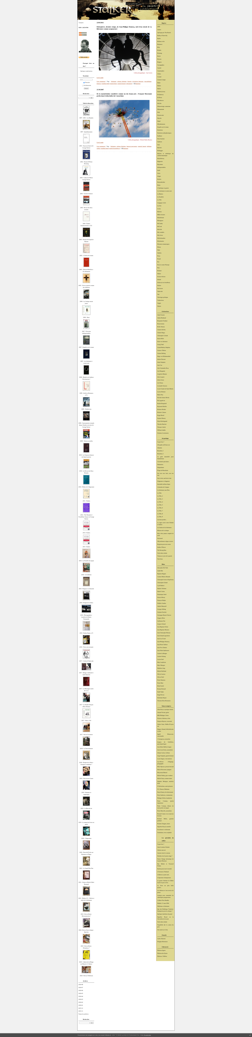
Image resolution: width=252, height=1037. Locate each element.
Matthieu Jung (161, 668)
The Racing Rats (161, 550)
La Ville (159, 200)
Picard (159, 259)
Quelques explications (86, 71)
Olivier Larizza (161, 674)
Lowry (159, 208)
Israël (158, 170)
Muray (159, 247)
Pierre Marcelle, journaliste (164, 811)
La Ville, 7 (160, 511)
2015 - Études (86, 546)
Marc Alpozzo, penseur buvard (165, 766)
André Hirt (160, 571)
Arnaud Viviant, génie (163, 712)
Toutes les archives (83, 1014)
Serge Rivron (160, 695)
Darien (159, 88)
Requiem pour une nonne (164, 544)
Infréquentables (161, 167)
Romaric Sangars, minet (163, 823)
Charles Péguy (161, 332)
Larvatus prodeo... (162, 519)
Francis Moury (161, 597)
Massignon (160, 220)
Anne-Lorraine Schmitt (163, 847)
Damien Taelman (161, 588)
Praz (158, 267)
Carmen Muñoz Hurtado (163, 576)
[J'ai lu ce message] (250, 1035)
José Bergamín (161, 371)
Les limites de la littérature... (164, 527)
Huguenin (160, 161)
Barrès (159, 38)
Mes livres (160, 235)
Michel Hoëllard (161, 671)
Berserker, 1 (160, 451)
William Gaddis (161, 430)
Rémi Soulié (160, 686)
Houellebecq (160, 158)
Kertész (159, 179)
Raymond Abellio (162, 406)
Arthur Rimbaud (161, 318)
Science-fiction (161, 276)
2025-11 (80, 1011)
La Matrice (160, 194)
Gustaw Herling (161, 353)
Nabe (158, 250)
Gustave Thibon (161, 350)
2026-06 (80, 990)
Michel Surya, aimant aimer (164, 778)
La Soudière (160, 197)
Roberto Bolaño (161, 409)
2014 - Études (86, 532)
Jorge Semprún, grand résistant (165, 756)
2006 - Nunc (86, 317)
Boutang (159, 53)
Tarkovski (160, 291)
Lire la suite (100, 77)
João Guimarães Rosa (163, 368)
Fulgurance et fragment (163, 481)
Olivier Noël (160, 677)
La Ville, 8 (160, 513)
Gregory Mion (161, 618)
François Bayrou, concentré (164, 721)
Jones (158, 173)
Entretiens (160, 130)
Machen (159, 211)
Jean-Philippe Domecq (163, 641)
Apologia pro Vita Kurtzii (164, 32)
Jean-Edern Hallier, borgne (164, 747)
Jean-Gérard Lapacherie (163, 635)
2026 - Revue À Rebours (86, 975)
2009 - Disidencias (86, 409)
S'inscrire (87, 82)
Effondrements (161, 124)
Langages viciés (161, 203)
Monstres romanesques (163, 244)
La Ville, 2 (160, 496)
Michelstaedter (161, 238)
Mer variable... (161, 232)
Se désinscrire (87, 85)
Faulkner (159, 136)
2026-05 (80, 993)
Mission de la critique (163, 530)
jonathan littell (105, 83)
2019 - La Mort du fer (86, 808)
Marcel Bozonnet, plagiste (164, 769)
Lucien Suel (160, 659)
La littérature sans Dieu (163, 490)
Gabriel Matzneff (161, 606)
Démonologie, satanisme (163, 106)
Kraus (158, 185)
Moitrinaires (160, 241)
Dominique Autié (161, 594)
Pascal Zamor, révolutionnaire (165, 792)
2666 (158, 26)
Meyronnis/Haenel (162, 772)
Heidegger (160, 150)
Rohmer (159, 270)
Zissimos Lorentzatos (163, 433)
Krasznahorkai (161, 182)
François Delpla (161, 600)
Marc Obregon (161, 665)
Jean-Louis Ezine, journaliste (165, 750)
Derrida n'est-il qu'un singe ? (164, 856)
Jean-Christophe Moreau (163, 632)
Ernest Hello (160, 338)
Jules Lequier (160, 377)
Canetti (159, 68)
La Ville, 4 (160, 502)
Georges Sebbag (161, 609)
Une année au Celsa (162, 930)
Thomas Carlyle (161, 427)
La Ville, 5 (160, 505)
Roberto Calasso (161, 412)
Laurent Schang (161, 656)
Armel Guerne (161, 315)
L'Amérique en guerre (163, 188)
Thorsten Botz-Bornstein (163, 700)
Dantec (159, 85)
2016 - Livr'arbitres (86, 574)
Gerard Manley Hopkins (163, 347)
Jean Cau (159, 365)
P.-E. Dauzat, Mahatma (163, 789)
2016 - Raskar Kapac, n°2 (86, 633)
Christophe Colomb (162, 335)
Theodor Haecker (161, 424)
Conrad (159, 77)
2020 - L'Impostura (86, 838)
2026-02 (80, 1002)
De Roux (159, 97)
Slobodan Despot (161, 697)
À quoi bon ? (160, 442)
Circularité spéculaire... (163, 461)
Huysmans (160, 164)
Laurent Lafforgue (162, 653)
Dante (158, 82)
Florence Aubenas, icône (163, 718)
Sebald (159, 279)
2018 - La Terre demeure (86, 748)
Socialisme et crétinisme (163, 829)
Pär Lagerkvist (161, 400)
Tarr (158, 294)
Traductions (160, 300)
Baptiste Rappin (161, 573)
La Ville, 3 (160, 499)
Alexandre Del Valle (162, 568)
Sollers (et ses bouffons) (163, 282)
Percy (158, 256)
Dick (158, 112)
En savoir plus (147, 1035)
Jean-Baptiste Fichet (162, 627)
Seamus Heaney (161, 418)
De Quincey (160, 94)
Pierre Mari (160, 683)
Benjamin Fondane (162, 321)
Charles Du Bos (161, 329)
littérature (113, 81)
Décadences (160, 100)
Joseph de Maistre (162, 374)
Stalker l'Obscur (161, 547)
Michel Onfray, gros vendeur (164, 775)
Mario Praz (160, 394)
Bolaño (159, 50)
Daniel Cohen (161, 591)
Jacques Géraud (161, 624)
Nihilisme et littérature (163, 906)
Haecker (159, 147)
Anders (159, 29)
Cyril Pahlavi (160, 585)
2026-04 (80, 996)
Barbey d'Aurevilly (162, 35)
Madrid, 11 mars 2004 (163, 903)
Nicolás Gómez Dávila (163, 397)
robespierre (129, 83)
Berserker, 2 (160, 453)
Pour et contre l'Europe (163, 265)
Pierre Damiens (161, 680)
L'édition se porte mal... (163, 874)
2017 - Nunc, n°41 (86, 720)
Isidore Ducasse (161, 359)
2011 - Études (86, 501)
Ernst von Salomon (162, 341)
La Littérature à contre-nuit (164, 191)
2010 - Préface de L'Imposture (86, 487)
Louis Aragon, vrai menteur (164, 758)
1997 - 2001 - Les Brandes (86, 118)
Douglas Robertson (162, 941)
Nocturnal (160, 538)
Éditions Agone (161, 950)
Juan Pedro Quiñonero (163, 650)
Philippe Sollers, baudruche (164, 798)
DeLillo (159, 103)
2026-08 (80, 984)
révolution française (137, 81)
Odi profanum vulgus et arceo (165, 541)
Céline (159, 74)
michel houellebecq (114, 148)
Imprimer (137, 83)
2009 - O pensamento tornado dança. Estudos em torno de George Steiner (86, 425)
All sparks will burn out (163, 445)
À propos (81, 22)
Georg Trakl (160, 344)
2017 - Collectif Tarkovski (86, 661)
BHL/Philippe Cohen (163, 715)
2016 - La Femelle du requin (86, 560)
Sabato (159, 273)
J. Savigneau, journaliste (163, 739)
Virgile (159, 303)
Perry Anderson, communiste (164, 795)
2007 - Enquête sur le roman (86, 347)
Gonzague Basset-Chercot (164, 615)
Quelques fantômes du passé (164, 914)
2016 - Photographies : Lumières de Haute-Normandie (86, 617)
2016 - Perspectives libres (86, 602)
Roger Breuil (160, 415)
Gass (158, 144)
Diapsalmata (160, 467)
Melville (159, 229)
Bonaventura (160, 324)
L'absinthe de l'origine (163, 487)
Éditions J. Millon (162, 956)
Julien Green (160, 380)
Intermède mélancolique (163, 484)
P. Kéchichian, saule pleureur (165, 786)
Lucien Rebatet (161, 391)
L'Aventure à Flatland (163, 871)
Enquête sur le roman (163, 127)
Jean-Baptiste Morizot (163, 630)
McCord (159, 226)
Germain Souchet (161, 612)
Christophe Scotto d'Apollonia (165, 579)
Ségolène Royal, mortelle (164, 826)
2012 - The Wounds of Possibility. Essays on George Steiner (86, 517)
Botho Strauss (161, 326)
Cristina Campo (161, 79)
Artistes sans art (161, 850)
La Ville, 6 (160, 508)
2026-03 (80, 999)
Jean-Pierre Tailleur (162, 644)
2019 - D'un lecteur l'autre (86, 778)
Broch (159, 56)
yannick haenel (121, 83)
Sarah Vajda (160, 692)
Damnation (160, 464)
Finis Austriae (161, 139)
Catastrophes (160, 71)
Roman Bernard (161, 689)
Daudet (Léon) (161, 91)
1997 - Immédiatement (86, 132)
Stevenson (160, 288)
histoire (129, 81)
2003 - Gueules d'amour (86, 193)
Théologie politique (162, 297)
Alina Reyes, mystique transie (165, 709)
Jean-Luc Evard (161, 638)
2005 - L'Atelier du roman (86, 255)
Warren (159, 306)
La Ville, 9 (160, 516)
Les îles (159, 205)
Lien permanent (101, 81)
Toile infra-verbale (162, 553)
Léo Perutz (160, 383)
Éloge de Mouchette (162, 470)
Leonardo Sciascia (162, 386)
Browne (159, 59)
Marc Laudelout (161, 662)
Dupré (159, 121)
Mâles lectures (161, 214)
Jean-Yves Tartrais (162, 647)
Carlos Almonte (161, 938)
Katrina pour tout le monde (164, 869)
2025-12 (80, 1008)
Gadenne (159, 141)
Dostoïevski (160, 115)
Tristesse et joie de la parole (164, 556)
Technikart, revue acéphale (164, 832)
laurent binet (113, 83)
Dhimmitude (160, 109)
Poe (158, 262)
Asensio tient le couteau (163, 853)
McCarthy (160, 223)
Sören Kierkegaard (162, 421)
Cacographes (160, 65)
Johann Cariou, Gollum (163, 753)
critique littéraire (121, 81)
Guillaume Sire (161, 621)
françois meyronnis (132, 146)
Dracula (159, 118)
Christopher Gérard (162, 582)
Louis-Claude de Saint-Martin (165, 389)
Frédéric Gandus (161, 603)
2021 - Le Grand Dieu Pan (86, 868)
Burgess (159, 62)
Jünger (159, 176)
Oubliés (159, 253)
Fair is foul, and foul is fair (164, 478)
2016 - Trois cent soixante (86, 647)
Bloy (158, 47)
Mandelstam (160, 217)
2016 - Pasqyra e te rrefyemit (86, 588)
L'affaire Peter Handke (163, 900)
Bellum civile (161, 41)
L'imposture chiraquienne (164, 877)
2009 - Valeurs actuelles (86, 441)
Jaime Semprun (161, 362)
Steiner (159, 285)
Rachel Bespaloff (161, 403)
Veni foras (160, 559)
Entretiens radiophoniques (164, 133)
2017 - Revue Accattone (86, 734)
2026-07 (80, 987)
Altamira (159, 448)
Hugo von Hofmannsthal (163, 356)
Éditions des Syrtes (162, 953)
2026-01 (80, 1005)
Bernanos (159, 44)
